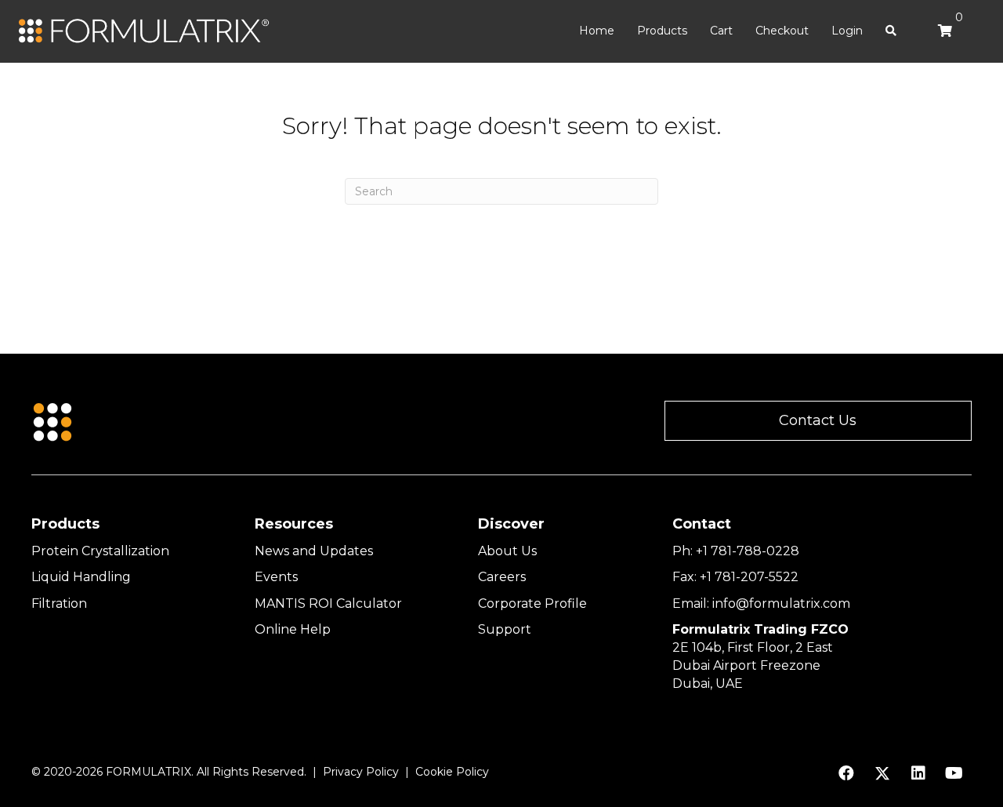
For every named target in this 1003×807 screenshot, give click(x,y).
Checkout (782, 31)
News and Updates (314, 550)
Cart (721, 31)
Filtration (59, 603)
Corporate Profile (532, 603)
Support (504, 629)
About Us (507, 550)
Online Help (293, 629)
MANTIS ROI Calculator (328, 603)
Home (596, 31)
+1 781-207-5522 (749, 576)
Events (276, 576)
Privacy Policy (361, 772)
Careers (502, 576)
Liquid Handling (81, 576)
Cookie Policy (452, 772)
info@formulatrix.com (781, 603)
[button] (818, 421)
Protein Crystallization (100, 550)
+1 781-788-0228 (747, 550)
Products (662, 31)
